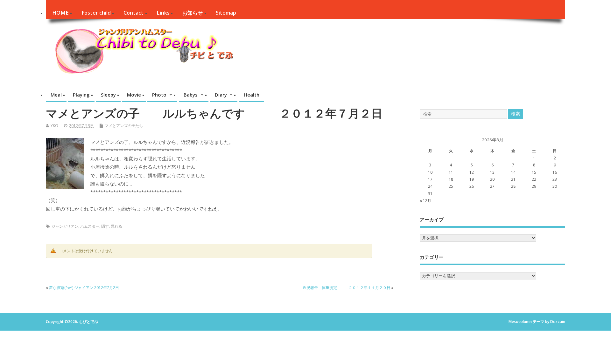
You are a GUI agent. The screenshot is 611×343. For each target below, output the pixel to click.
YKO (54, 125)
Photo (159, 94)
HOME (60, 12)
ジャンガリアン (65, 226)
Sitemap (226, 12)
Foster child (96, 12)
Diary (221, 94)
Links (163, 12)
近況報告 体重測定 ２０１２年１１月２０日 (346, 287)
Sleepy (108, 94)
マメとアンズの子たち (124, 125)
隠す (105, 226)
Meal (56, 94)
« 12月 (425, 200)
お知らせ (192, 12)
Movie (134, 94)
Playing (81, 94)
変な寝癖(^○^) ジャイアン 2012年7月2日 (84, 287)
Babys (191, 94)
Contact (133, 12)
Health (251, 94)
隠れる (116, 226)
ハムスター (89, 226)
